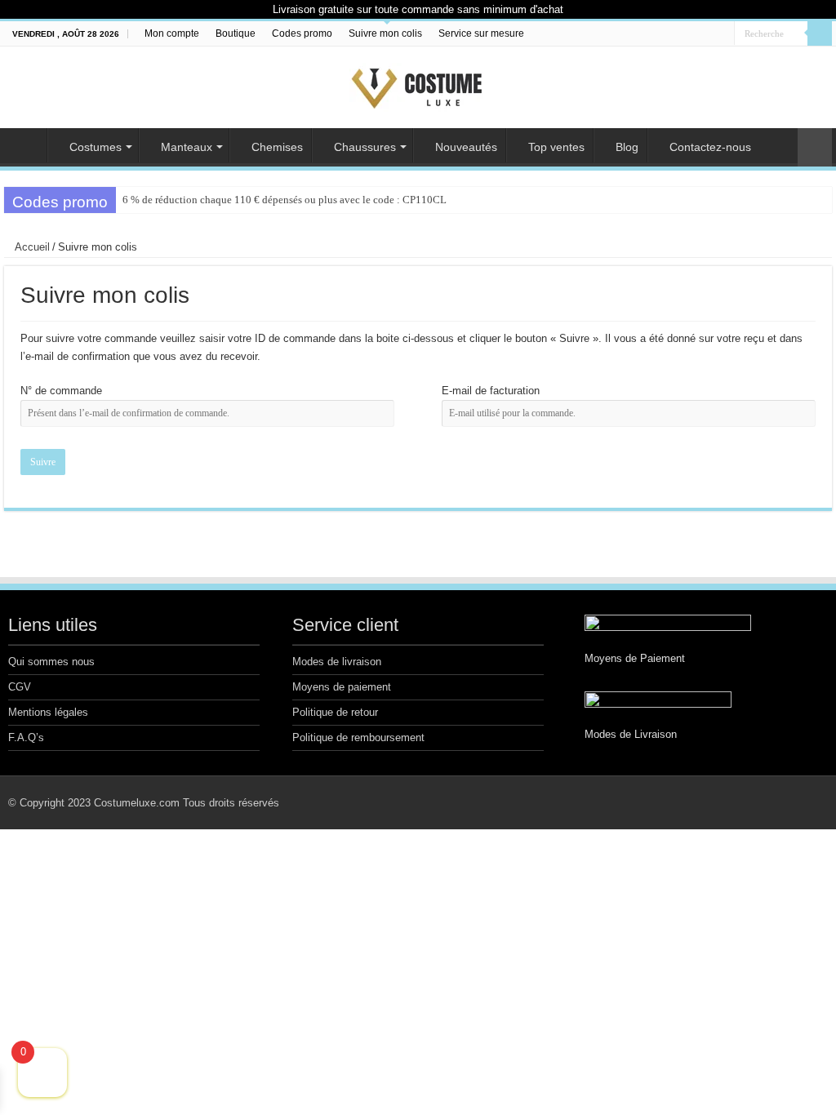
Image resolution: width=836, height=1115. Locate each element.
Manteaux (186, 146)
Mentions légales (48, 712)
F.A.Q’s (26, 737)
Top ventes (556, 146)
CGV (19, 687)
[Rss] (675, 34)
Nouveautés (466, 146)
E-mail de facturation (491, 390)
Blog (627, 146)
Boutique (236, 33)
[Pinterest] (706, 34)
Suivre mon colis (385, 33)
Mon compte (172, 33)
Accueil (25, 145)
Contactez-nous (710, 146)
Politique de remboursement (358, 737)
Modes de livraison (336, 661)
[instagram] (722, 34)
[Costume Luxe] (418, 84)
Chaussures (365, 146)
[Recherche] (819, 33)
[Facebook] (691, 34)
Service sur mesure (481, 33)
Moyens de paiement (341, 687)
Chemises (277, 146)
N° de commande (61, 390)
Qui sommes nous (51, 661)
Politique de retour (335, 712)
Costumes (95, 146)
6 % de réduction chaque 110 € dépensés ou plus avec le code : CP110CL (284, 199)
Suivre (43, 462)
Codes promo (302, 33)
